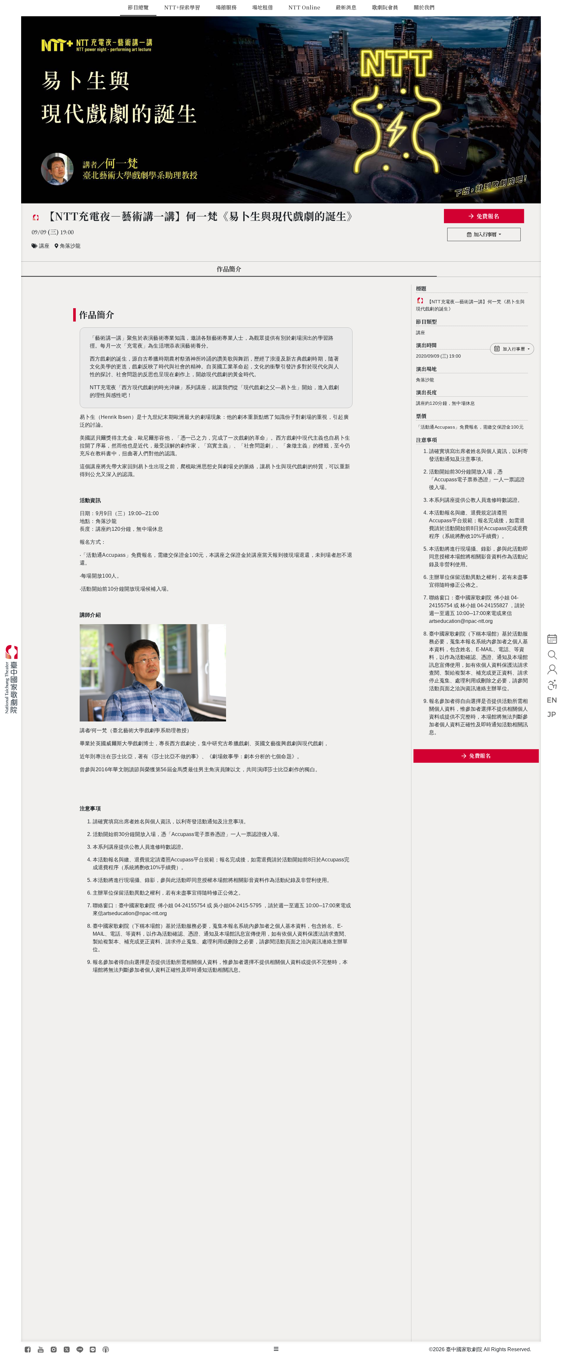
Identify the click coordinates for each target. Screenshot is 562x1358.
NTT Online (304, 7)
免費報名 (487, 216)
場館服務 (226, 7)
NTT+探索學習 (182, 7)
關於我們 (424, 7)
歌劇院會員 (385, 7)
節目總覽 (138, 7)
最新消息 (346, 7)
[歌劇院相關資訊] (276, 1349)
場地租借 (262, 7)
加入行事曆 (485, 234)
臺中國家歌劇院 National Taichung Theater (14, 679)
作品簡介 (229, 268)
